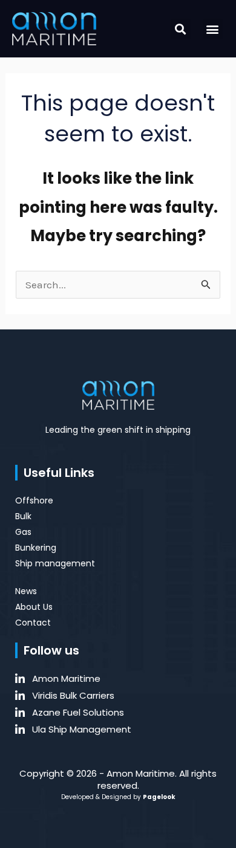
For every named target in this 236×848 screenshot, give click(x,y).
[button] (181, 29)
